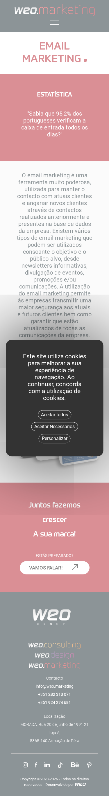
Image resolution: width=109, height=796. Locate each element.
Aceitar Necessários (54, 426)
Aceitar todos (54, 414)
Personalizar (54, 438)
